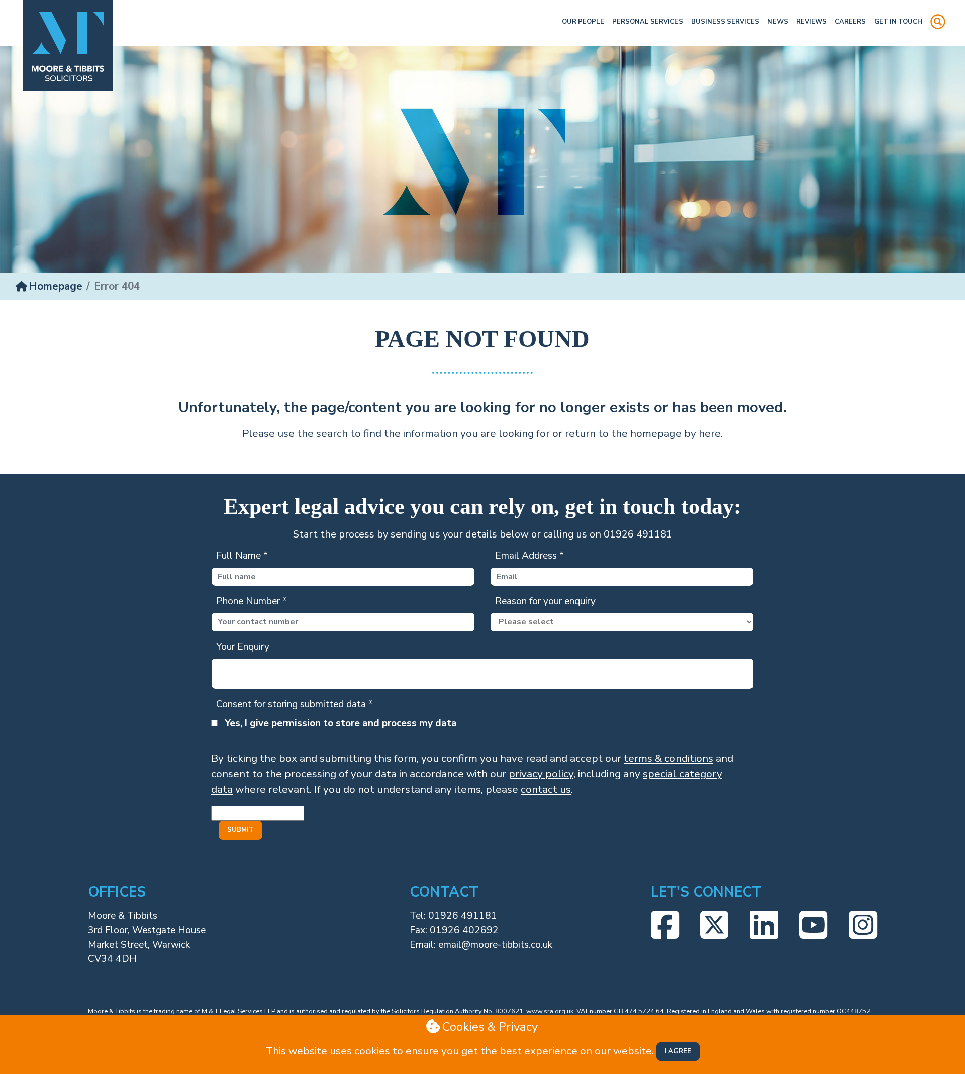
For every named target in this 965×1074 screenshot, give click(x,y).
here (710, 433)
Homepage (55, 286)
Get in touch (898, 21)
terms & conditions (668, 758)
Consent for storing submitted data (294, 704)
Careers (850, 21)
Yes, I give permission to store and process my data (341, 723)
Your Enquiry (242, 646)
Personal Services (647, 21)
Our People (583, 21)
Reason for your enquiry (545, 601)
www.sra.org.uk (549, 1011)
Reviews (811, 21)
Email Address (529, 555)
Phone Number (251, 601)
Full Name (242, 555)
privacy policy (541, 774)
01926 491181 (462, 915)
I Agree (678, 1051)
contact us (546, 789)
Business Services (725, 21)
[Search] (937, 23)
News (777, 21)
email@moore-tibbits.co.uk (495, 944)
